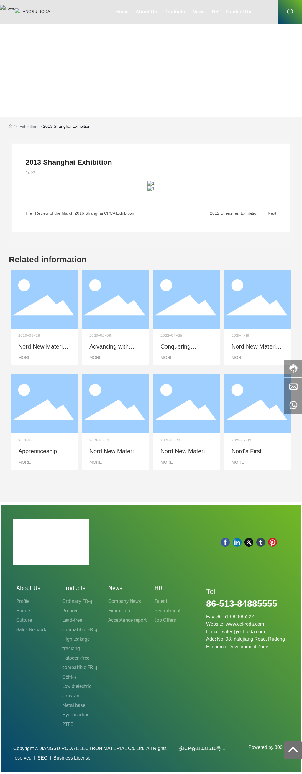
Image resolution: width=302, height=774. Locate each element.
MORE (24, 357)
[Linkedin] (237, 542)
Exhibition (28, 126)
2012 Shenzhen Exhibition (234, 213)
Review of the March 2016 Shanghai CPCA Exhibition (84, 213)
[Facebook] (225, 542)
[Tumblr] (260, 542)
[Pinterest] (272, 542)
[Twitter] (248, 542)
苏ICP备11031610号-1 (201, 748)
